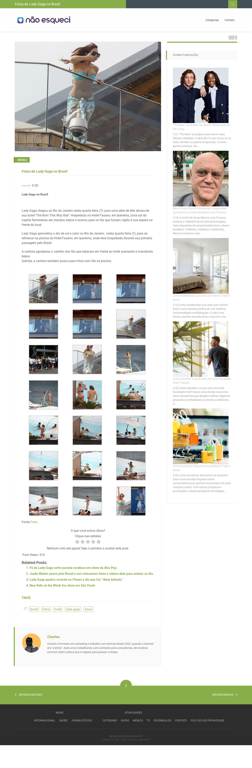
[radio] (77, 542)
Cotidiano (110, 720)
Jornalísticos (81, 720)
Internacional (44, 720)
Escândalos (162, 720)
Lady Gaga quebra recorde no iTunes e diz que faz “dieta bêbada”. (77, 579)
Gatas (125, 720)
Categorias (212, 20)
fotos (46, 609)
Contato (230, 20)
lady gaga (73, 609)
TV (148, 720)
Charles (53, 637)
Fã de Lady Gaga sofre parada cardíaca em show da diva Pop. (73, 568)
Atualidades (133, 712)
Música (138, 720)
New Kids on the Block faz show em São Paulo (62, 585)
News (59, 712)
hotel (58, 609)
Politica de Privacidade (207, 720)
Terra (33, 522)
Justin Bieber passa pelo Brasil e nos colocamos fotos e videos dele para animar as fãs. (92, 574)
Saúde (63, 720)
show (88, 609)
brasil (34, 609)
